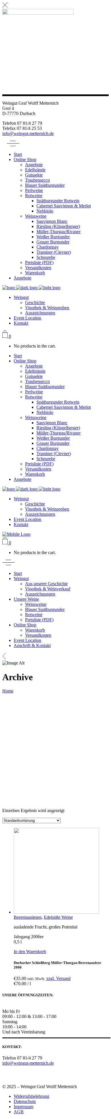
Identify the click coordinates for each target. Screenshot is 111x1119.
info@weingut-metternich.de (28, 133)
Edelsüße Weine (58, 917)
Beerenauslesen (28, 917)
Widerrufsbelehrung (31, 1096)
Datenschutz (25, 1101)
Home (7, 691)
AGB (19, 1111)
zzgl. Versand (58, 978)
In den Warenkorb (30, 951)
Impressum (23, 1106)
